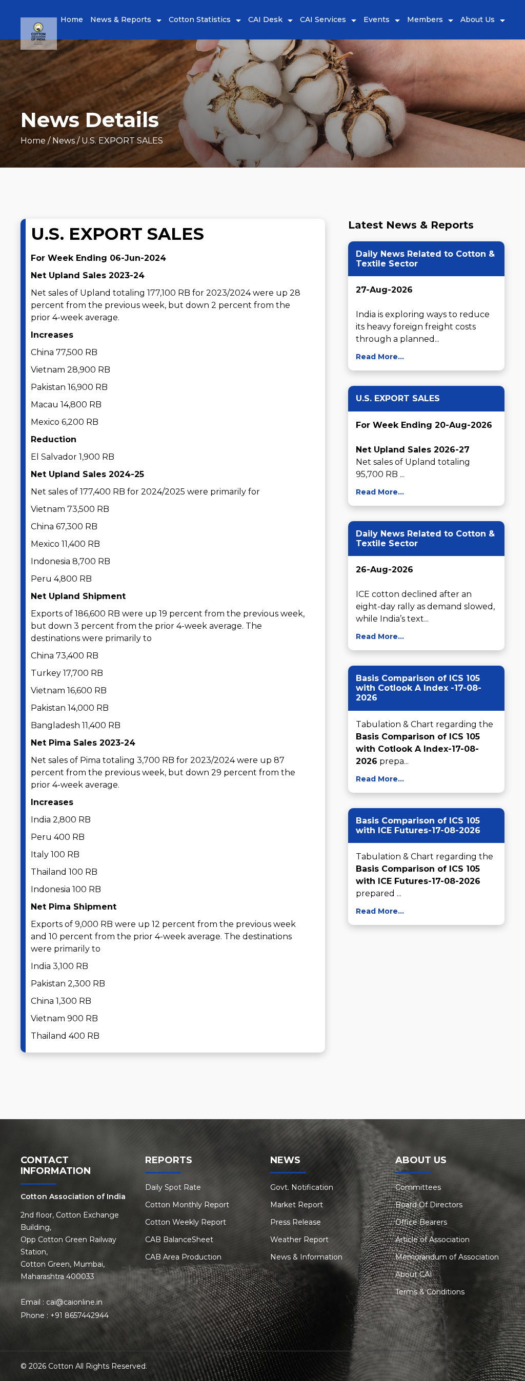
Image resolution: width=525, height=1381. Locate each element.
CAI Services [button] (323, 19)
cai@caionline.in (74, 1302)
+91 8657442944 (79, 1315)
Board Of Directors (428, 1204)
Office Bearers (421, 1222)
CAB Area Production (183, 1257)
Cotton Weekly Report (185, 1222)
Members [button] (425, 19)
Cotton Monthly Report (187, 1204)
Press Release (295, 1222)
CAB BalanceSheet (179, 1239)
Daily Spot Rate (173, 1187)
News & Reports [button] (120, 19)
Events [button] (377, 19)
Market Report (296, 1204)
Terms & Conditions (430, 1291)
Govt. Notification (301, 1187)
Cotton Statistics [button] (200, 19)
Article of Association (432, 1239)
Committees (418, 1187)
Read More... (380, 356)
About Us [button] (477, 19)
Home (71, 19)
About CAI (413, 1274)
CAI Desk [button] (265, 19)
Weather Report (299, 1239)
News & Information (306, 1257)
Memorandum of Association (447, 1257)
